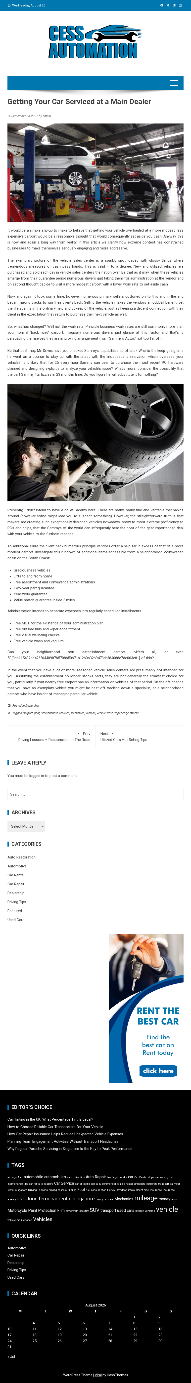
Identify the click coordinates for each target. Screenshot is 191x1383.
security (84, 1211)
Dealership (32, 705)
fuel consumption (96, 1190)
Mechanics (77, 713)
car (130, 1177)
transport (108, 1210)
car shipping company (88, 1183)
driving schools (58, 1190)
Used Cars (15, 920)
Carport (28, 713)
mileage (146, 1198)
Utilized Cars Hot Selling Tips (123, 737)
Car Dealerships (144, 1177)
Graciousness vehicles (55, 713)
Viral (98, 1375)
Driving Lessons (38, 1190)
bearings (112, 1177)
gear (37, 713)
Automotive (17, 866)
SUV (94, 1210)
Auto (20, 1177)
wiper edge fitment (126, 713)
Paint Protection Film (46, 1210)
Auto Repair (96, 1177)
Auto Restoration (21, 857)
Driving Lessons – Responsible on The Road (54, 737)
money (164, 1199)
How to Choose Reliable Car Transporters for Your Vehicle (55, 1127)
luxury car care (104, 1199)
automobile (33, 1177)
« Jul (11, 1356)
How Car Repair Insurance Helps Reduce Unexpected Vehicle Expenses (65, 1134)
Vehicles (42, 1219)
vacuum (91, 713)
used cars (125, 1210)
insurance (156, 1190)
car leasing (162, 1177)
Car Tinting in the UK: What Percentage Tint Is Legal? (50, 1119)
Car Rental (15, 875)
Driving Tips (16, 902)
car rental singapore (41, 1183)
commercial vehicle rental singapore (123, 1183)
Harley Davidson (117, 1190)
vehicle (167, 1209)
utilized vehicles (145, 1211)
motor (174, 1199)
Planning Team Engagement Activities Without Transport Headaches (63, 1141)
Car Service (64, 1183)
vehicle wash (105, 713)
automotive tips (76, 1177)
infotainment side (138, 1190)
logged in (36, 775)
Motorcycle (17, 1210)
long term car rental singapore (61, 1199)
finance (72, 1190)
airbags (12, 1177)
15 (135, 1329)
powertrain (72, 1211)
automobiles (55, 1177)
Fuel (81, 1189)
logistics (22, 1199)
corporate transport (157, 1183)
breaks (123, 1177)
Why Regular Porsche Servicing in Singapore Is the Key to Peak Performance (69, 1148)
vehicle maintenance (19, 1220)
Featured (14, 911)
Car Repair (15, 884)
